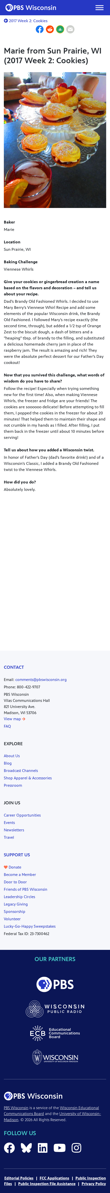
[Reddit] (50, 30)
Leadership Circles (19, 896)
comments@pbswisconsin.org (41, 679)
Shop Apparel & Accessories (28, 778)
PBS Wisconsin (16, 1107)
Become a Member (20, 874)
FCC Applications (54, 1178)
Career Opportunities (22, 815)
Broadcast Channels (21, 770)
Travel (9, 837)
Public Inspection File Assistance (46, 1183)
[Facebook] (40, 30)
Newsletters (14, 830)
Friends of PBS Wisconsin (25, 889)
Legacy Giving (16, 904)
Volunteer (12, 918)
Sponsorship (14, 911)
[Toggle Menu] (99, 7)
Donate (14, 867)
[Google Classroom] (60, 30)
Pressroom (13, 785)
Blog (8, 763)
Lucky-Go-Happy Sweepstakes (30, 926)
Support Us (17, 855)
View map (13, 718)
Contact (14, 667)
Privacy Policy (94, 1183)
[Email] (70, 30)
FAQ (7, 726)
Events (9, 822)
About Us (12, 755)
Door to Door (15, 882)
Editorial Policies (19, 1178)
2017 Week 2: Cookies (28, 20)
